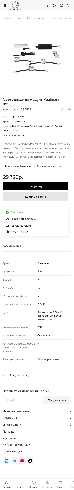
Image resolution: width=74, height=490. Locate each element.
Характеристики (12, 246)
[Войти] (61, 5)
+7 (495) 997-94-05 (15, 444)
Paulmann (43, 263)
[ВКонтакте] (6, 460)
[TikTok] (30, 460)
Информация (12, 425)
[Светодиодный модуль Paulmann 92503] (37, 59)
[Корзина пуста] (68, 5)
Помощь (8, 432)
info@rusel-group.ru (15, 451)
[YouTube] (22, 460)
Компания (10, 418)
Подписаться (57, 400)
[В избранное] (62, 109)
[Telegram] (14, 460)
